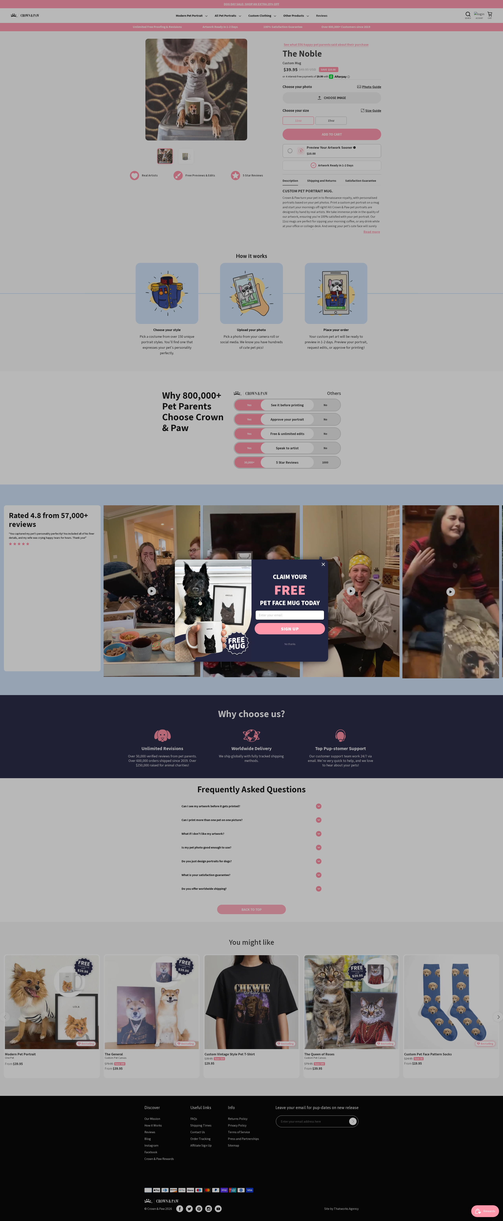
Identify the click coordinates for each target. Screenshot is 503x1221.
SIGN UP (290, 629)
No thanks (290, 644)
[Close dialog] (323, 564)
